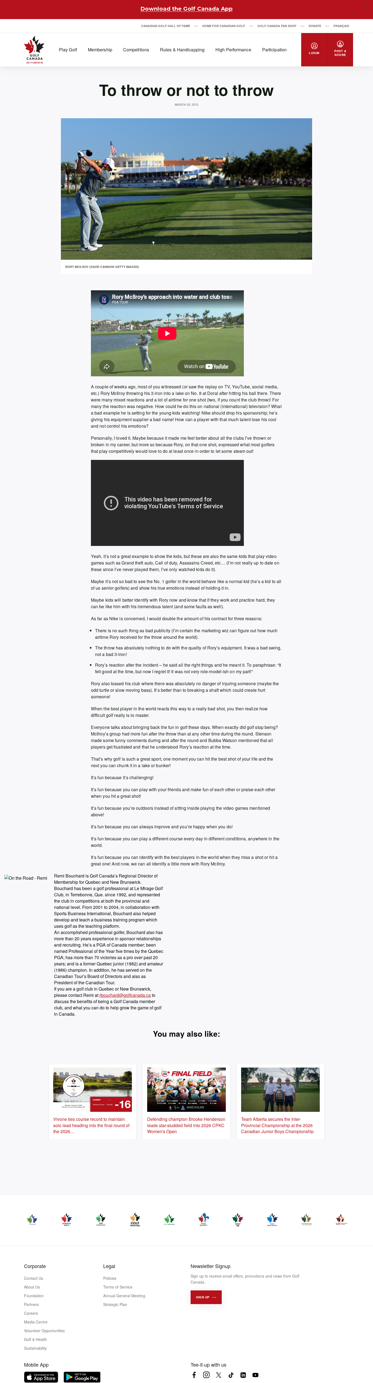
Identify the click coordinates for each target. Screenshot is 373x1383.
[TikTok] (230, 1375)
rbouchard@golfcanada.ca (125, 995)
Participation (274, 49)
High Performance (233, 49)
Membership (100, 49)
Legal (109, 1265)
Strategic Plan (115, 1304)
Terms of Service (117, 1287)
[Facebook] (194, 1375)
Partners (31, 1304)
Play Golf (68, 49)
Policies (109, 1278)
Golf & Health (35, 1339)
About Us (32, 1287)
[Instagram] (206, 1375)
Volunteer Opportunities (44, 1330)
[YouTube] (255, 1375)
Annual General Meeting (124, 1295)
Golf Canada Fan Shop (276, 26)
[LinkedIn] (243, 1375)
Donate (315, 26)
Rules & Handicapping (182, 49)
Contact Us (33, 1278)
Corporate (35, 1265)
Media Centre (36, 1322)
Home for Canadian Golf (223, 26)
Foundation (34, 1295)
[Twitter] (218, 1375)
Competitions (136, 49)
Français (341, 26)
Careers (31, 1313)
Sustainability (35, 1348)
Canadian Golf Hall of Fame (165, 26)
